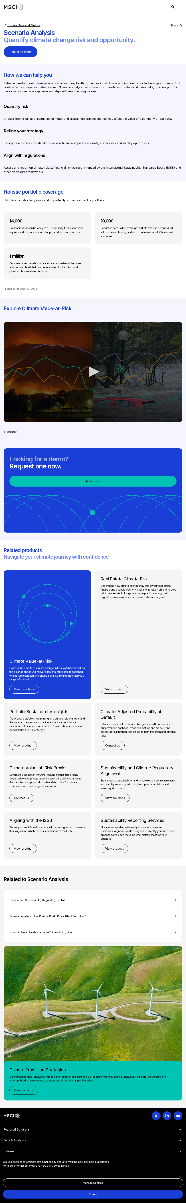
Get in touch (93, 481)
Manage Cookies (93, 1182)
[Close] (180, 1177)
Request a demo (20, 52)
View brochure (24, 689)
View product (114, 689)
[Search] (173, 7)
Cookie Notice (60, 1165)
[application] (93, 372)
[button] (93, 372)
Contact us (112, 745)
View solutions (115, 798)
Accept (93, 1194)
